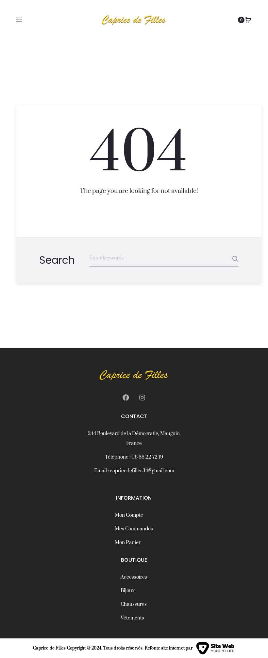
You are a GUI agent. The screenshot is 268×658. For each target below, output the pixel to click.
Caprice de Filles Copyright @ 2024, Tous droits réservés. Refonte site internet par (113, 648)
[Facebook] (125, 397)
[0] (248, 20)
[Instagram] (142, 397)
